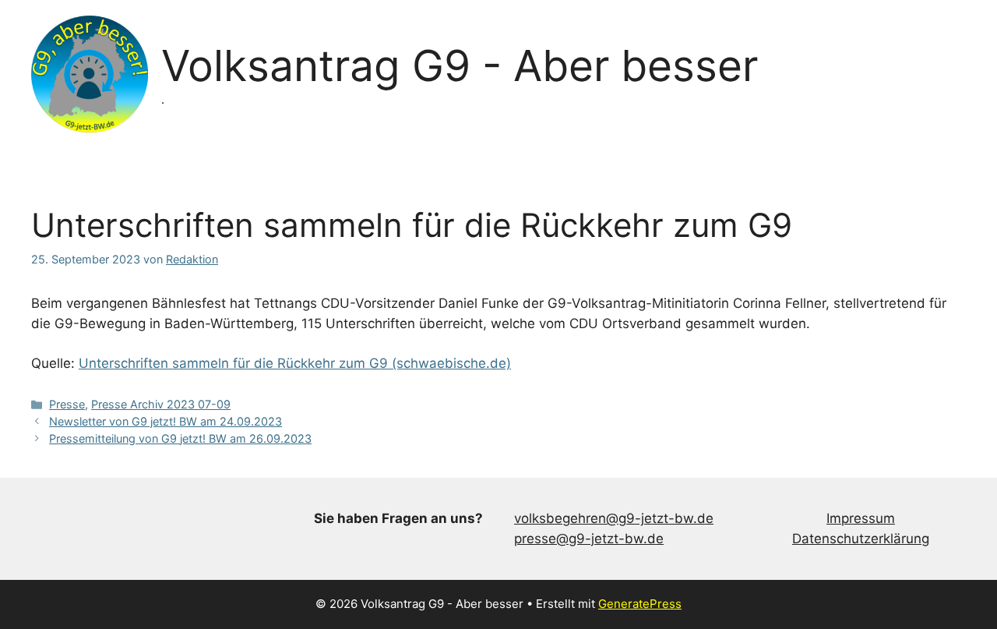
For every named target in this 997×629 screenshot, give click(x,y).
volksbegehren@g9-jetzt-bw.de (613, 518)
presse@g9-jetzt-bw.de (589, 538)
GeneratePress (640, 603)
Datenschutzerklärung (860, 538)
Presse (67, 404)
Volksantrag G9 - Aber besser (459, 65)
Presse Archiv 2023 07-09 (161, 404)
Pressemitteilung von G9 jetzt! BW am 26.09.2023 (180, 438)
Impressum (860, 518)
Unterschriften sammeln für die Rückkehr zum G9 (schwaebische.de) (295, 363)
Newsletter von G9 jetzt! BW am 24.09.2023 (165, 421)
